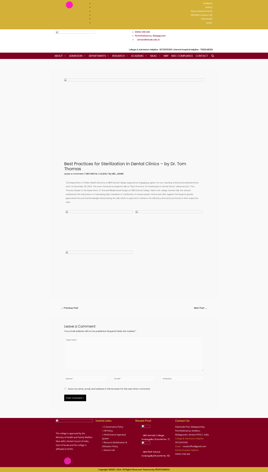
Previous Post (69, 308)
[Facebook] (61, 4)
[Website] (182, 379)
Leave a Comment (74, 173)
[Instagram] (69, 4)
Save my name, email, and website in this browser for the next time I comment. (109, 388)
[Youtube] (77, 4)
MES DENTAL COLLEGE (96, 173)
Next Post (200, 308)
